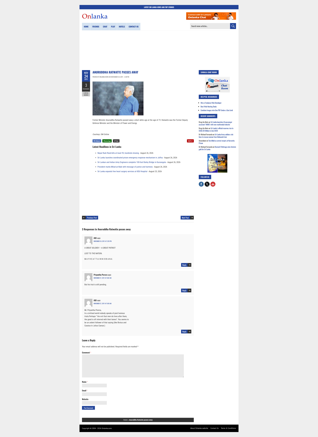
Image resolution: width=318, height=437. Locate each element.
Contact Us (214, 428)
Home (86, 26)
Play (113, 26)
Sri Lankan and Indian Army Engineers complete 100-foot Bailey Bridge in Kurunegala (132, 162)
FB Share (97, 141)
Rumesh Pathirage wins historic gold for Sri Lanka (217, 148)
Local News (86, 94)
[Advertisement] (159, 50)
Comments (86, 88)
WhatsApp (107, 141)
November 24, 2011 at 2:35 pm (103, 241)
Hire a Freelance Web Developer (211, 102)
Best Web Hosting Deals (209, 106)
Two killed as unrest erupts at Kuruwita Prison (217, 141)
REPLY (190, 141)
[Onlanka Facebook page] (201, 183)
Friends (95, 26)
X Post (116, 141)
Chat (105, 26)
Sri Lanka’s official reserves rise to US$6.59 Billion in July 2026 (216, 129)
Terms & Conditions (228, 428)
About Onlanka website (199, 428)
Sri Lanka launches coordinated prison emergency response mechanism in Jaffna (130, 157)
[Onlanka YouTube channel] (212, 183)
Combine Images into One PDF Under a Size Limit (217, 110)
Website (85, 399)
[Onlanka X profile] (207, 183)
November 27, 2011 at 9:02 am (102, 278)
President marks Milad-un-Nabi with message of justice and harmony (125, 167)
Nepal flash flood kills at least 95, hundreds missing (118, 153)
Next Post (185, 217)
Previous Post (92, 217)
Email (84, 390)
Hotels (122, 26)
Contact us (134, 26)
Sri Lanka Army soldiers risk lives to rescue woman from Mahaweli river (216, 135)
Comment (86, 352)
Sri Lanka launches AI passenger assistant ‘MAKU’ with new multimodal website (215, 123)
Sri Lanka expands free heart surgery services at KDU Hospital (122, 171)
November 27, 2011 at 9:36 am (102, 303)
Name (85, 381)
